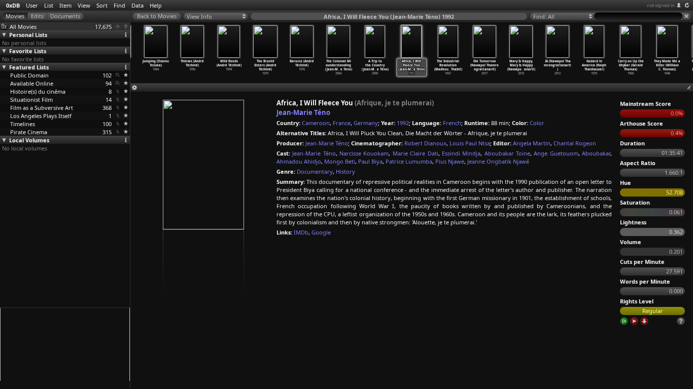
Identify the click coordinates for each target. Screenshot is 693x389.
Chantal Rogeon (574, 143)
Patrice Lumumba (409, 161)
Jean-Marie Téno (303, 112)
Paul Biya (370, 161)
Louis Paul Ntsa (469, 143)
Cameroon (316, 123)
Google (321, 232)
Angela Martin (531, 143)
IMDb (301, 232)
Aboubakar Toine (507, 153)
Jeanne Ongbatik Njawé (498, 161)
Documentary (315, 171)
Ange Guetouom (556, 153)
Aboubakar (596, 153)
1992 (403, 123)
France (342, 123)
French (452, 123)
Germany (366, 123)
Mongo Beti (339, 161)
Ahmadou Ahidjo (298, 161)
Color (537, 123)
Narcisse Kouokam (364, 153)
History (345, 171)
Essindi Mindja (461, 153)
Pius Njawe (449, 161)
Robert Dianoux (425, 143)
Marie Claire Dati (415, 153)
